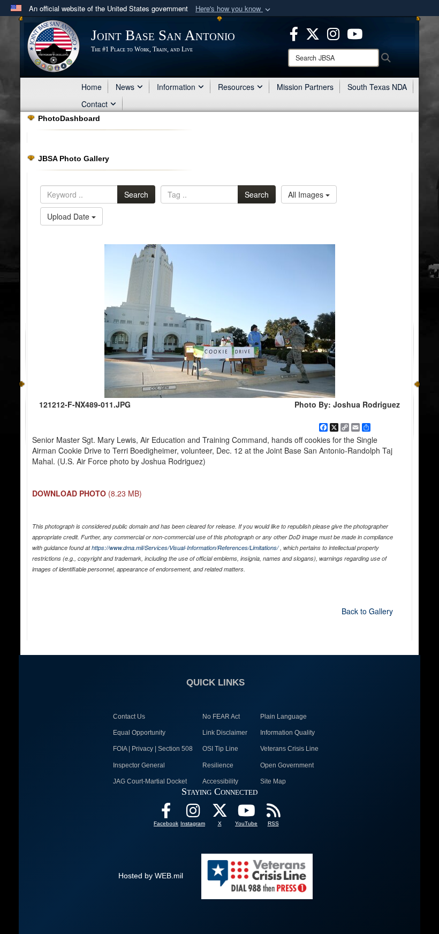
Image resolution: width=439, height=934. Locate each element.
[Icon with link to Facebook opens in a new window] (294, 32)
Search (136, 194)
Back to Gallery (367, 611)
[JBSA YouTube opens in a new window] (354, 32)
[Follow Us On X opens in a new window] (219, 813)
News (125, 86)
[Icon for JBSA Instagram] (192, 813)
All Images (307, 194)
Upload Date (69, 216)
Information (176, 86)
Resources (236, 86)
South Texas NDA (377, 86)
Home (91, 86)
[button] (234, 8)
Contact (94, 104)
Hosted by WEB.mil (150, 875)
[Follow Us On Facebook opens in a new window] (166, 813)
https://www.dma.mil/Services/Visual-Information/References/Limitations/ (185, 548)
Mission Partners (305, 86)
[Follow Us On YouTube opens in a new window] (246, 813)
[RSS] (273, 813)
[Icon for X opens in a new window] (313, 32)
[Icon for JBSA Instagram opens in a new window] (333, 32)
